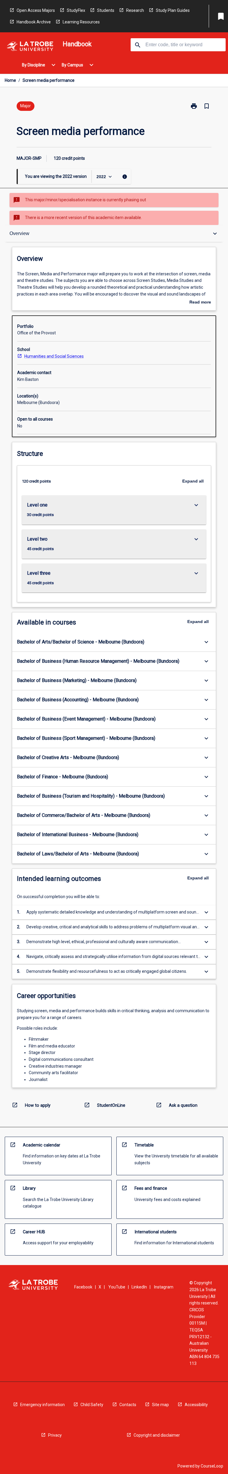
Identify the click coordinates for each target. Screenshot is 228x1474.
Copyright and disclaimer (157, 1435)
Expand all (193, 481)
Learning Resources (81, 22)
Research (135, 10)
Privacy (55, 1435)
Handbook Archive (34, 22)
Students (105, 10)
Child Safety (91, 1404)
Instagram (163, 1287)
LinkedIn (139, 1287)
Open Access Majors (36, 10)
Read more (200, 303)
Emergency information (42, 1404)
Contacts (127, 1404)
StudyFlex (76, 10)
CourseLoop (212, 1466)
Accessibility (196, 1404)
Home (10, 80)
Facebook (83, 1287)
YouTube (116, 1287)
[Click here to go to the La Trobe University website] (30, 47)
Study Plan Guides (173, 10)
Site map (160, 1404)
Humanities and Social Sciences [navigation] (54, 356)
